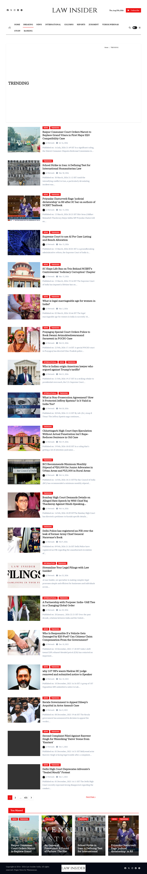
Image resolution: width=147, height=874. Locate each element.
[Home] (10, 27)
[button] (139, 27)
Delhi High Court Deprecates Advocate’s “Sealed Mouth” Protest (66, 770)
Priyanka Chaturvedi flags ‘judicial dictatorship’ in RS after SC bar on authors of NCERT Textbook (68, 202)
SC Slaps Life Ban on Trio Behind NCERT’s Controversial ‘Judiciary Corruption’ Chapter (68, 270)
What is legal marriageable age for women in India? (68, 302)
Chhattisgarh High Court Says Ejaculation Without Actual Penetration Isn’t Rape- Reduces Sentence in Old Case (67, 434)
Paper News (19, 870)
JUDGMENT (94, 24)
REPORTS (81, 24)
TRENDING (55, 128)
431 (26, 797)
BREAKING (28, 24)
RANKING (28, 30)
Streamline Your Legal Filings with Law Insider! (65, 569)
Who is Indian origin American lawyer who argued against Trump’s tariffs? (67, 368)
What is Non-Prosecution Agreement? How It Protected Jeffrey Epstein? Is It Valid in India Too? (67, 401)
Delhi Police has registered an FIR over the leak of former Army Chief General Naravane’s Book (67, 534)
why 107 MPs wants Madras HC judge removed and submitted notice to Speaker (67, 672)
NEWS (39, 24)
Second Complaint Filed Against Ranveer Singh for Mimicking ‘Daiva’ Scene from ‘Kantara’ (66, 739)
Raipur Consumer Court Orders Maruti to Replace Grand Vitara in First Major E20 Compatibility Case (66, 135)
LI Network (50, 143)
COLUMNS (69, 24)
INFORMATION (49, 563)
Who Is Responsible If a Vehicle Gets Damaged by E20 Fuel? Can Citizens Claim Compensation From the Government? (67, 636)
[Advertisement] (121, 84)
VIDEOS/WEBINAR (110, 24)
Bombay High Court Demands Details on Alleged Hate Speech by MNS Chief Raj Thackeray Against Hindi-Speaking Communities (66, 502)
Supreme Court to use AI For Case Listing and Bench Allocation (66, 238)
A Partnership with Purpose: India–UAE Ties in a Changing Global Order (68, 603)
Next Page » (91, 797)
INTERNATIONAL (53, 24)
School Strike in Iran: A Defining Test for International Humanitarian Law (66, 166)
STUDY (17, 30)
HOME (17, 24)
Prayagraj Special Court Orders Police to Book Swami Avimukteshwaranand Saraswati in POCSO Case (66, 335)
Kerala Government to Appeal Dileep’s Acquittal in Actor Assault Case (65, 703)
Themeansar (32, 870)
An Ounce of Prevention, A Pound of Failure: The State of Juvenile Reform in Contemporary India (56, 852)
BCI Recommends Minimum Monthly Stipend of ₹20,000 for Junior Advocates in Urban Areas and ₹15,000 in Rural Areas (67, 467)
